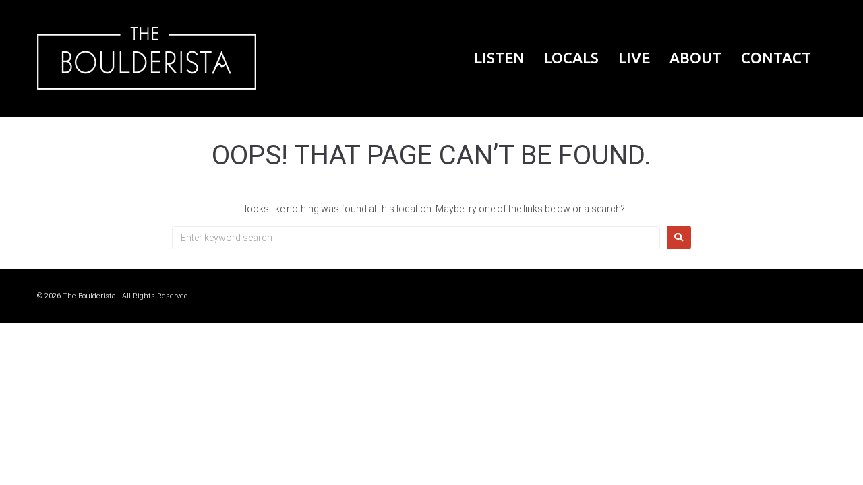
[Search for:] (416, 237)
